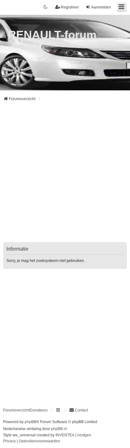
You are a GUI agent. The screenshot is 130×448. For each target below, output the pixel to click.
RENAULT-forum (52, 34)
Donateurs (39, 410)
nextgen (84, 435)
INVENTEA (65, 435)
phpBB (30, 422)
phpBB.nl (59, 429)
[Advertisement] (65, 176)
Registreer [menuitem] (70, 7)
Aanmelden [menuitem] (101, 7)
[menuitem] (78, 410)
